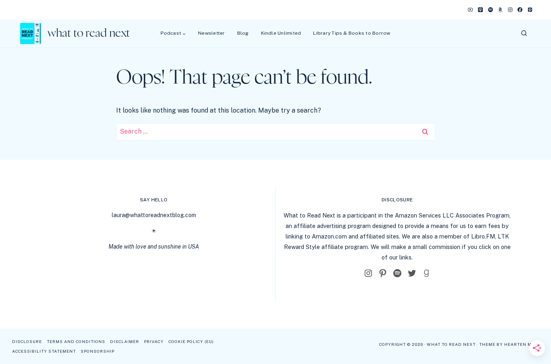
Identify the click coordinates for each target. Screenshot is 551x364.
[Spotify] (490, 10)
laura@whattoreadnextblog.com (154, 215)
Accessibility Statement (44, 351)
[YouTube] (470, 10)
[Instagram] (510, 10)
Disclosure (27, 341)
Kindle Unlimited (281, 33)
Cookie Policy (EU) (191, 341)
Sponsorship (98, 351)
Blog (243, 33)
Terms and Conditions (76, 341)
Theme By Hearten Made (510, 344)
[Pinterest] (530, 10)
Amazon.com (329, 236)
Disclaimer (124, 341)
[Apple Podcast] (480, 10)
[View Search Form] (524, 33)
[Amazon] (500, 10)
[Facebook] (520, 10)
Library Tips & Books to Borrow (351, 33)
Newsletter (211, 33)
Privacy (154, 341)
